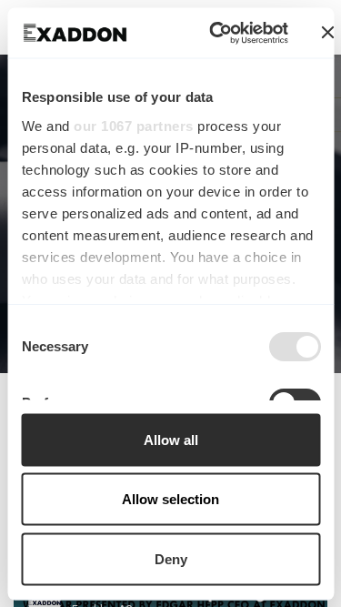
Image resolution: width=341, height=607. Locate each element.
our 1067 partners (134, 125)
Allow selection (170, 499)
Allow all (171, 439)
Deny (171, 558)
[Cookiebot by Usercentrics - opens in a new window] (215, 33)
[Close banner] (328, 32)
